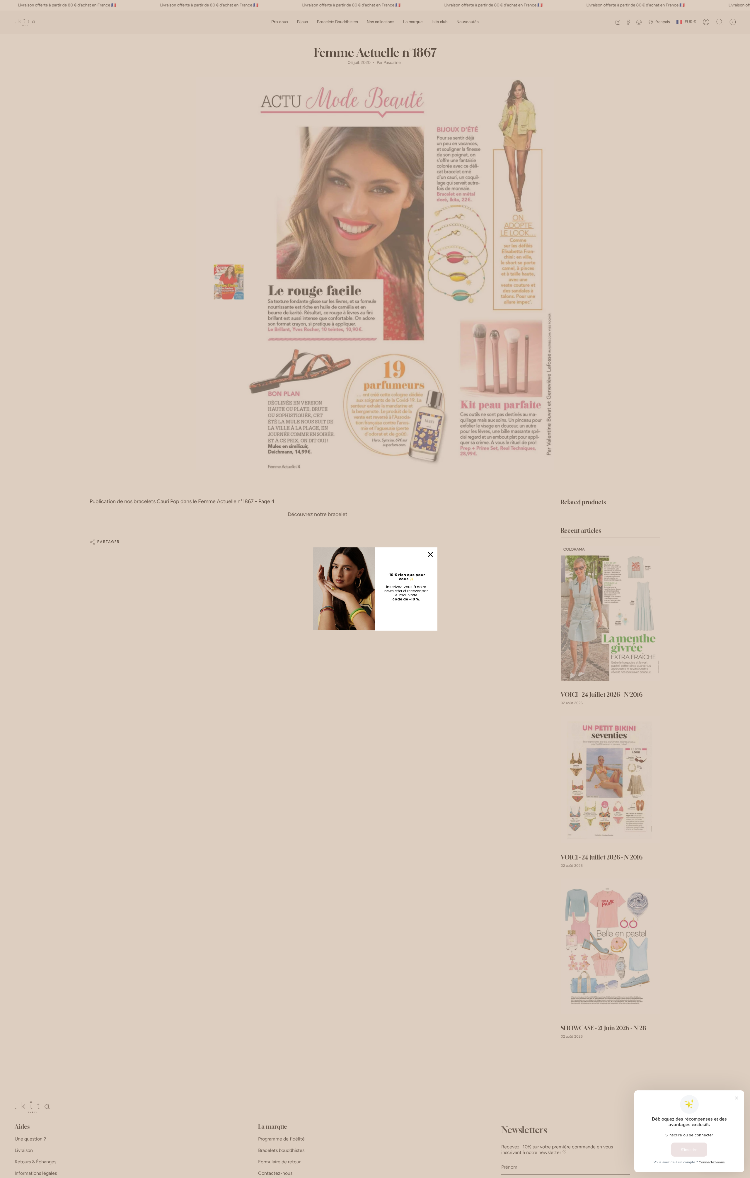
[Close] (430, 554)
